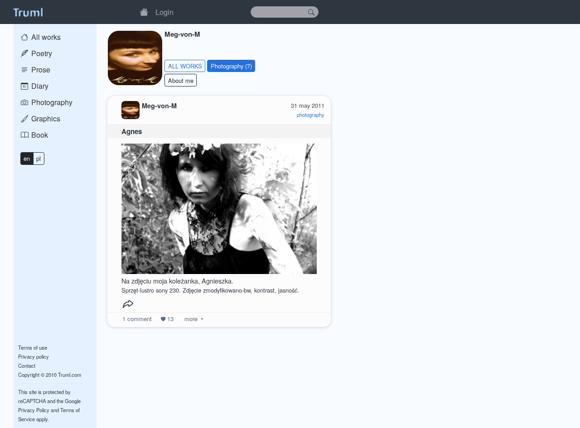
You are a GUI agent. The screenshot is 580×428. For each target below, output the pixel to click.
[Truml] (27, 12)
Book (38, 135)
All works (45, 37)
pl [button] (38, 158)
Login (164, 11)
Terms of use (32, 347)
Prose (39, 69)
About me (180, 80)
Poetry (40, 53)
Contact (26, 365)
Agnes (131, 131)
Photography (50, 102)
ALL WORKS (185, 66)
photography (310, 114)
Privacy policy (33, 356)
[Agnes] (219, 206)
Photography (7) (231, 66)
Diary (38, 86)
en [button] (27, 158)
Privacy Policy (33, 410)
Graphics (44, 118)
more (191, 318)
